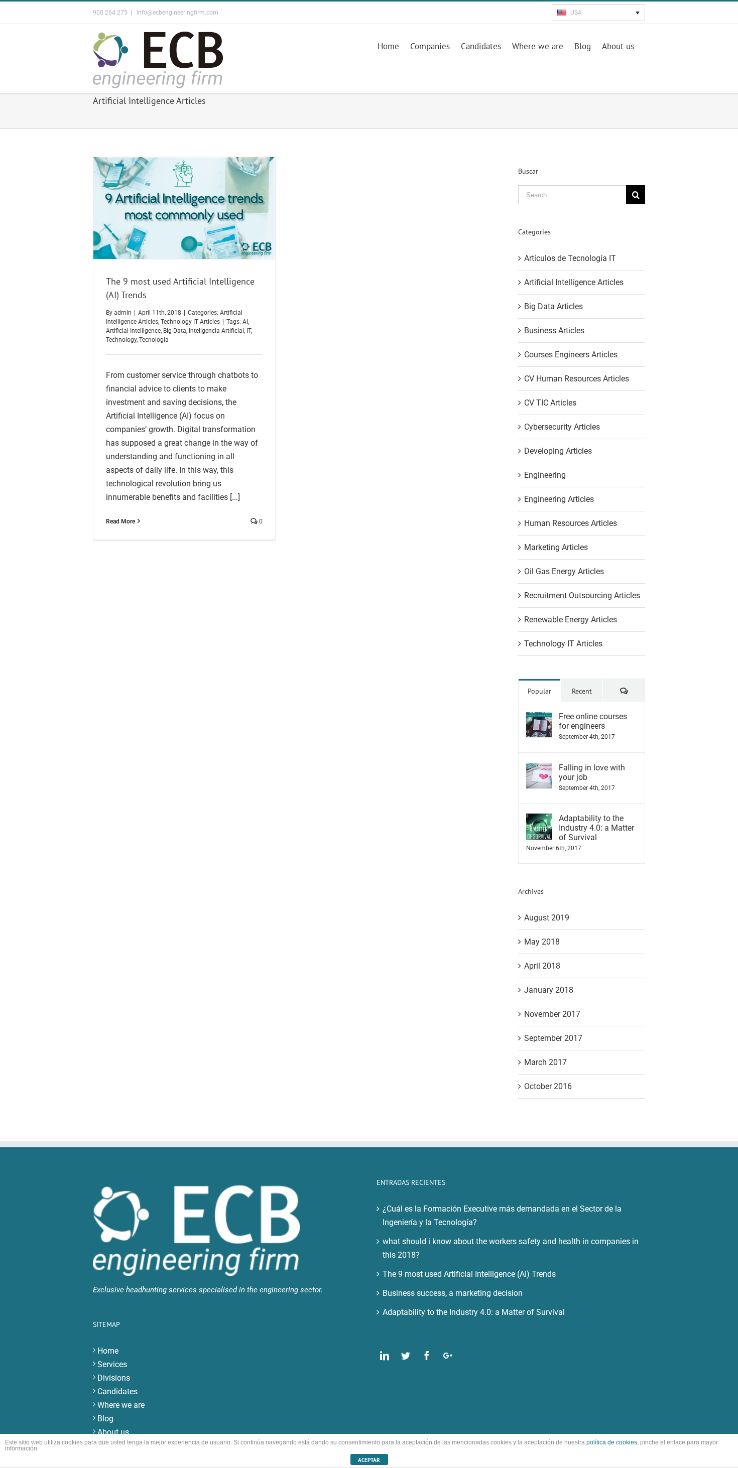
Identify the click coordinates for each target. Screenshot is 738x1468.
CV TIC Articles (550, 403)
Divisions (113, 1378)
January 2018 (548, 990)
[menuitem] (394, 45)
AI (245, 321)
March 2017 (545, 1062)
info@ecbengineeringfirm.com (176, 12)
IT (249, 330)
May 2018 (542, 942)
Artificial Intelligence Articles (574, 282)
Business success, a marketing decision (453, 1293)
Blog (105, 1418)
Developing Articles (558, 451)
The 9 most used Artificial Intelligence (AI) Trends (469, 1274)
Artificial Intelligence (133, 330)
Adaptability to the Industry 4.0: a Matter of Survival (596, 828)
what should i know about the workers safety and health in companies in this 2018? (511, 1248)
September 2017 (553, 1038)
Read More (120, 521)
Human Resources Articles (570, 523)
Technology (121, 339)
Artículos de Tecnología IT (570, 258)
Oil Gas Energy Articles (564, 571)
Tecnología (154, 339)
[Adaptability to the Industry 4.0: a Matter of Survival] (539, 820)
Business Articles (554, 330)
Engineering (545, 475)
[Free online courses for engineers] (539, 718)
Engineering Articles (559, 499)
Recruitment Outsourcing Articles (582, 595)
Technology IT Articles (190, 321)
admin (123, 312)
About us (113, 1432)
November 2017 (552, 1014)
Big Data (174, 330)
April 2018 (542, 966)
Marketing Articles (556, 547)
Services (112, 1364)
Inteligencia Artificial (216, 330)
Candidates (117, 1391)
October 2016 (548, 1086)
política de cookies (611, 1442)
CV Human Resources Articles (576, 378)
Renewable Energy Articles (570, 619)
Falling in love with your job (592, 772)
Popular (539, 691)
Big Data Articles (553, 306)
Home (107, 1351)
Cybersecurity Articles (562, 427)
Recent (582, 691)
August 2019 (546, 917)
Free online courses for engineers (593, 721)
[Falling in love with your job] (539, 769)
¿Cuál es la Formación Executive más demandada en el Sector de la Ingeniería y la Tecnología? (502, 1215)
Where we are (121, 1405)
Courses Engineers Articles (571, 354)
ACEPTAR (369, 1459)
